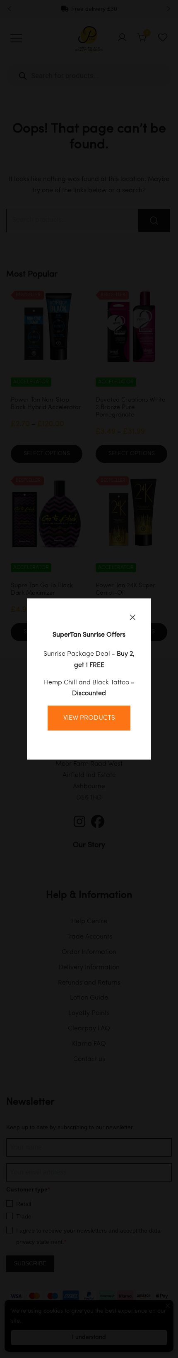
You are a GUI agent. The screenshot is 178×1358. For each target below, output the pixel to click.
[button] (132, 617)
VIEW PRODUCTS (89, 718)
